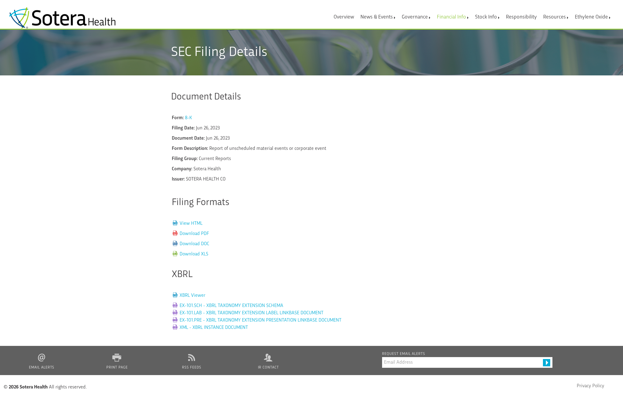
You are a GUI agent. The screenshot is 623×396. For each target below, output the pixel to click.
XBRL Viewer (192, 295)
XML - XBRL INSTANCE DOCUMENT (214, 327)
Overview (344, 17)
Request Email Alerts (403, 354)
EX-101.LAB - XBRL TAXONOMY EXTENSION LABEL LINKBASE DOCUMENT (251, 313)
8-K (188, 118)
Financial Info (451, 17)
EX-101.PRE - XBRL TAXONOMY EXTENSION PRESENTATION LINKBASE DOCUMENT (260, 320)
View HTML (191, 223)
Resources (554, 17)
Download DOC (194, 244)
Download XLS (194, 254)
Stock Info (486, 17)
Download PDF (194, 234)
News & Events (376, 17)
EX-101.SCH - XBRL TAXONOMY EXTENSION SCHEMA (231, 306)
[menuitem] (343, 15)
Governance (415, 17)
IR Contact (268, 367)
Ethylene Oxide (591, 17)
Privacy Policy (590, 386)
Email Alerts (42, 367)
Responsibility (521, 17)
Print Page (117, 367)
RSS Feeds (191, 367)
